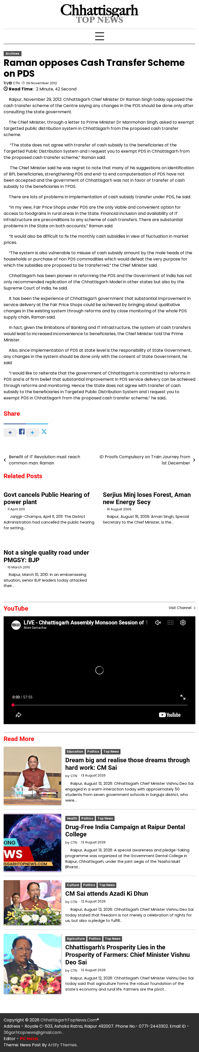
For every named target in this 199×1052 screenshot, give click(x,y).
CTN (16, 83)
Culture (73, 885)
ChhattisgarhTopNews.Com (68, 1020)
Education (75, 752)
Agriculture (76, 939)
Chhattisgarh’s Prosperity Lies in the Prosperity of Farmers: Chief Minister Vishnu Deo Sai (127, 955)
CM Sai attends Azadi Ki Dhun (106, 893)
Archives (12, 54)
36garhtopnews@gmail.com (33, 1032)
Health (72, 818)
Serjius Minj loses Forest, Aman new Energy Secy (147, 498)
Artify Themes (62, 1045)
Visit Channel (181, 607)
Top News (111, 752)
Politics (93, 752)
